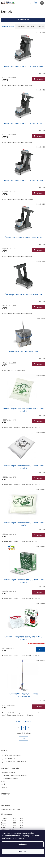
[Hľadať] (30, 3)
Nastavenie (22, 844)
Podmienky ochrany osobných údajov (14, 775)
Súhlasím (22, 851)
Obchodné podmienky (8, 772)
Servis (3, 784)
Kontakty (4, 787)
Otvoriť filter (23, 20)
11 (28, 728)
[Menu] (42, 3)
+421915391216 (10, 758)
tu (24, 838)
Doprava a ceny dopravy (9, 778)
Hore (24, 738)
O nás (3, 781)
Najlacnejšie (21, 26)
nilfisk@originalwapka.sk (13, 755)
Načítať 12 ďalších (23, 722)
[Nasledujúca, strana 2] (23, 728)
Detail (40, 649)
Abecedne (40, 26)
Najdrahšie (30, 26)
